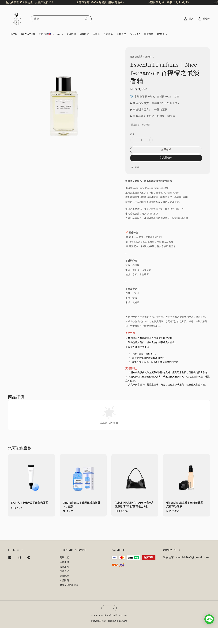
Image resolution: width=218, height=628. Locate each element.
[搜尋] (86, 19)
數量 (132, 134)
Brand (160, 34)
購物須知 (64, 567)
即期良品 (121, 34)
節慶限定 (84, 34)
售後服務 (64, 562)
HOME (13, 34)
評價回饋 (148, 34)
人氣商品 (108, 34)
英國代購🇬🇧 (45, 34)
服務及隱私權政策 (69, 585)
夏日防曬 (71, 34)
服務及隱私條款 (98, 621)
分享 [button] (137, 167)
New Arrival (28, 34)
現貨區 (96, 34)
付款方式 (64, 572)
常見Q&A (135, 34)
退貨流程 (64, 576)
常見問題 (64, 581)
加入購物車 (166, 158)
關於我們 (64, 558)
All (58, 34)
